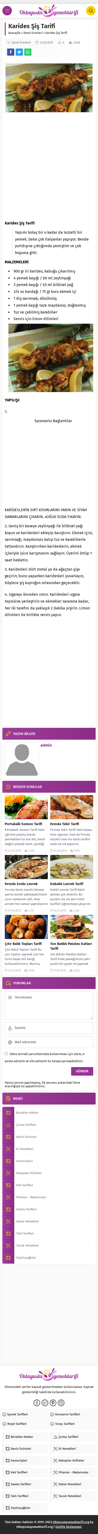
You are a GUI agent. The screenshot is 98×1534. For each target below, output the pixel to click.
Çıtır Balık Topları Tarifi (23, 944)
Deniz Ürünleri (33, 33)
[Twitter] (45, 1403)
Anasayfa (14, 33)
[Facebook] (37, 1403)
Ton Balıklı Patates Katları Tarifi (71, 946)
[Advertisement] (49, 166)
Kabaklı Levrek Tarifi (66, 884)
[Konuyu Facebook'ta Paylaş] (10, 52)
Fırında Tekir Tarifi (64, 824)
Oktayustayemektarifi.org (71, 1522)
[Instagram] (61, 1403)
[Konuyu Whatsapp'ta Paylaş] (27, 52)
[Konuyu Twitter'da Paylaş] (19, 52)
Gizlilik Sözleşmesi (68, 1527)
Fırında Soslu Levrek (21, 884)
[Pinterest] (53, 1403)
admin (46, 745)
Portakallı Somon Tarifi (23, 824)
